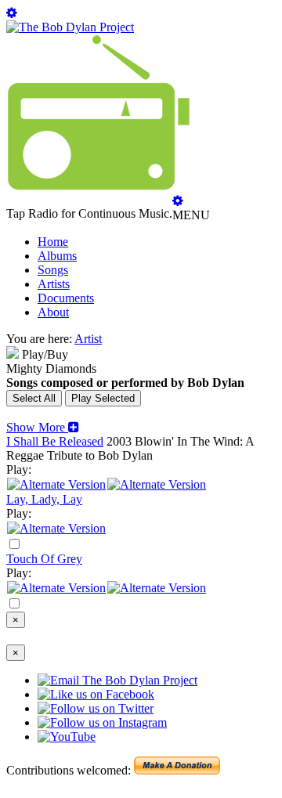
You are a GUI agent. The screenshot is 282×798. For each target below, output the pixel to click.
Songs (53, 269)
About (53, 312)
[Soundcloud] (56, 587)
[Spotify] (56, 484)
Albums (57, 255)
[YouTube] (56, 528)
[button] (42, 427)
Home (53, 241)
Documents (66, 298)
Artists (54, 284)
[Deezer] (156, 484)
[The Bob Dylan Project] (70, 27)
